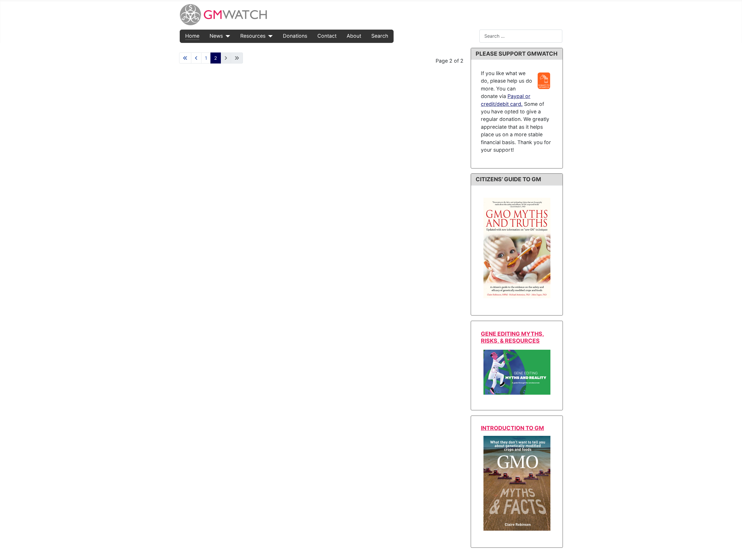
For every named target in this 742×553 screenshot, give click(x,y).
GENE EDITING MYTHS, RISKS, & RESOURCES (512, 337)
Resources (252, 36)
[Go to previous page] (196, 58)
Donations (295, 36)
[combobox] (520, 36)
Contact (327, 36)
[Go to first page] (185, 58)
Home (192, 36)
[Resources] (269, 36)
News (216, 36)
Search (379, 36)
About (354, 36)
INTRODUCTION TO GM (512, 428)
